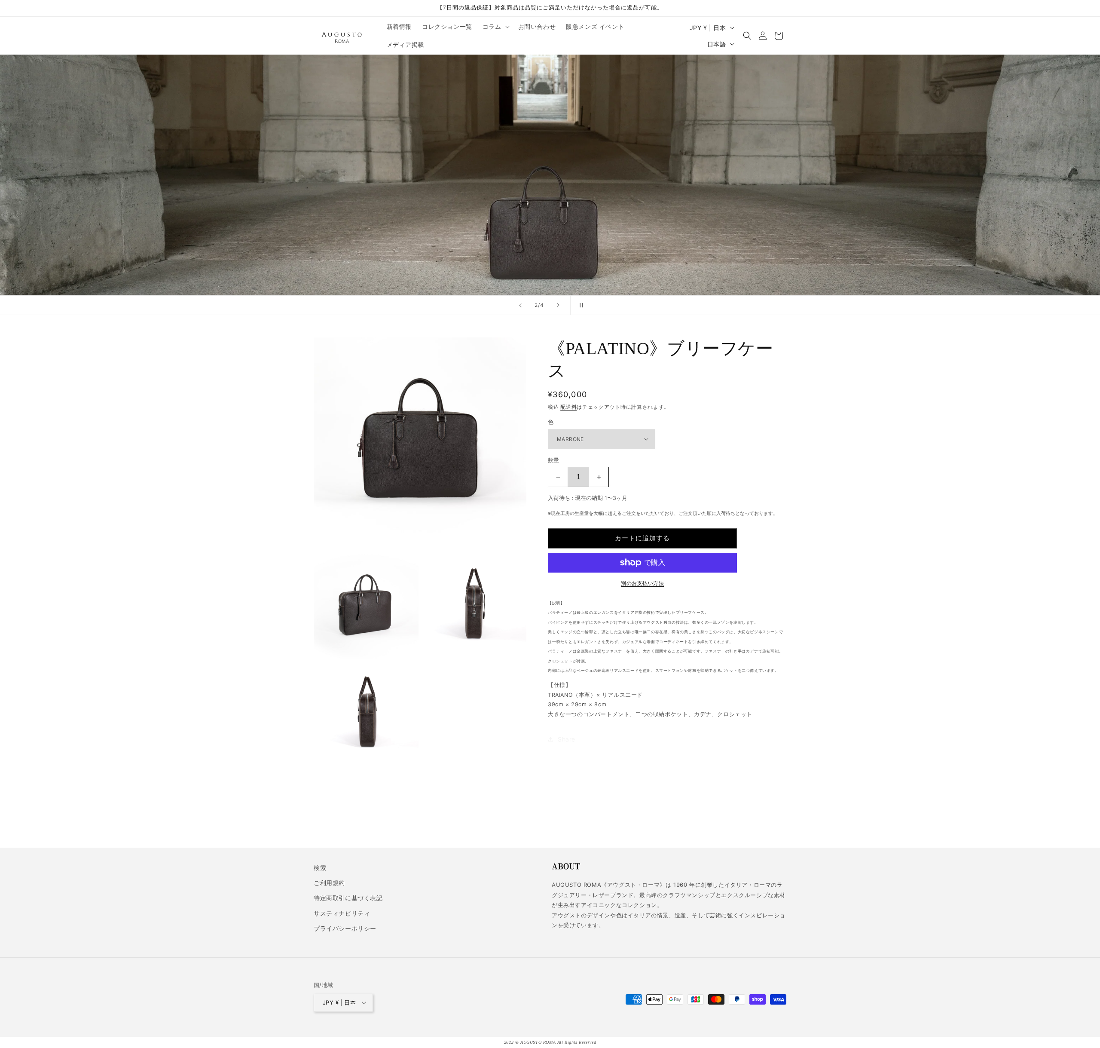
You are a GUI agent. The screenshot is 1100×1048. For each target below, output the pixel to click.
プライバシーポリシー (345, 928)
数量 (553, 460)
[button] (495, 27)
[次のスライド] (558, 305)
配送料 (568, 407)
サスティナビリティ (342, 912)
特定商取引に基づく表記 (348, 897)
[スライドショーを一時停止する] (579, 305)
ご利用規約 (329, 882)
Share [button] (566, 739)
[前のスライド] (520, 305)
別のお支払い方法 (642, 583)
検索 (320, 867)
